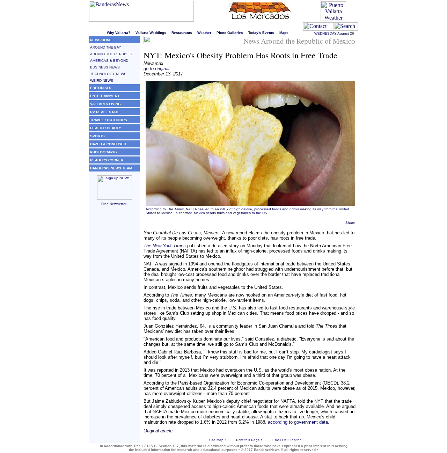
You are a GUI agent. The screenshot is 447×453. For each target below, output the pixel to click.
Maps (283, 33)
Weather (204, 33)
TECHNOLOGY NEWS (108, 74)
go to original (156, 68)
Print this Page (248, 440)
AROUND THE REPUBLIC (111, 54)
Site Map (216, 440)
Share (350, 223)
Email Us (279, 440)
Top (293, 440)
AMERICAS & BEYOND (109, 61)
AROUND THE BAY (105, 47)
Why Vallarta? (118, 33)
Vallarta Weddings (150, 33)
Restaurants (181, 33)
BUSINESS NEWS (105, 67)
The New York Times (165, 245)
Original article (158, 430)
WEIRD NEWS (101, 80)
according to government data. (298, 422)
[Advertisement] (114, 317)
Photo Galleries (230, 33)
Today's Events (261, 33)
